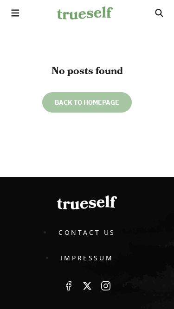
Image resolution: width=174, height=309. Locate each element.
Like (68, 285)
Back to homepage (87, 102)
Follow (87, 285)
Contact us (87, 232)
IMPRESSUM (87, 257)
